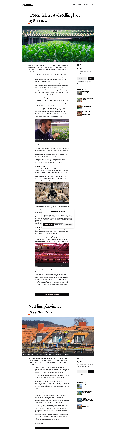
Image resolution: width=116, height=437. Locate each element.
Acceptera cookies (48, 224)
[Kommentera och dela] (29, 24)
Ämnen (73, 4)
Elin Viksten (37, 423)
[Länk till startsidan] (27, 5)
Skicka (91, 78)
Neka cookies (58, 224)
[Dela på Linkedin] (80, 65)
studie (52, 100)
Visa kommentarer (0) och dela (52, 294)
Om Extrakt (86, 4)
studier (40, 391)
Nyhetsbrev (79, 4)
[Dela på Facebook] (78, 65)
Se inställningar (68, 224)
